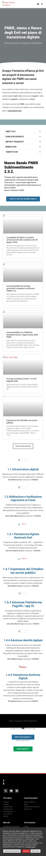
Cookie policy (31, 847)
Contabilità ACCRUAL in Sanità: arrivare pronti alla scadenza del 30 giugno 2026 (22, 239)
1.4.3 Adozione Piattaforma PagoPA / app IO (23, 604)
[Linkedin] (17, 791)
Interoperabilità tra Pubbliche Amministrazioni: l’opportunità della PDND (22, 334)
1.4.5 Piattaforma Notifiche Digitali (23, 676)
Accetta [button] (26, 851)
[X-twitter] (6, 791)
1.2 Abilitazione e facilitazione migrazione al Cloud (23, 498)
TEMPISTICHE (12, 152)
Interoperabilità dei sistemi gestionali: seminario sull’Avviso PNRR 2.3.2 (20, 288)
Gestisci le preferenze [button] (11, 851)
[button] (38, 4)
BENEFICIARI (11, 147)
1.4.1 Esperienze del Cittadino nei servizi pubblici (23, 571)
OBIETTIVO (11, 131)
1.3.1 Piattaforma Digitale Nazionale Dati (23, 536)
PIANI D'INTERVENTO (15, 136)
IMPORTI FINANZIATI (15, 142)
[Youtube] (11, 791)
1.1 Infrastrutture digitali (23, 469)
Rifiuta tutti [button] (35, 851)
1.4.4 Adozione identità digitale (23, 640)
